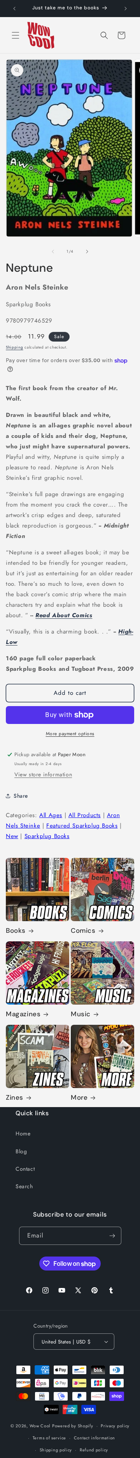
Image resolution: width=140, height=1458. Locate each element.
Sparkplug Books (47, 836)
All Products (84, 815)
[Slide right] (87, 251)
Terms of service (49, 1438)
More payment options (70, 733)
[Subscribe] (112, 1236)
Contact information (94, 1438)
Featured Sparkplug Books (81, 825)
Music (81, 1014)
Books (16, 930)
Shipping (14, 347)
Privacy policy (115, 1426)
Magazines (23, 1014)
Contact (25, 1169)
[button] (15, 35)
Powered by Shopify (72, 1426)
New (12, 836)
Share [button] (21, 796)
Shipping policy (56, 1450)
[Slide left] (52, 251)
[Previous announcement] (14, 8)
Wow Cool (40, 1426)
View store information (43, 774)
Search (24, 1186)
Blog (21, 1151)
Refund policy (94, 1450)
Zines (14, 1097)
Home (23, 1133)
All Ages (50, 815)
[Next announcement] (125, 8)
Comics (83, 930)
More (79, 1097)
